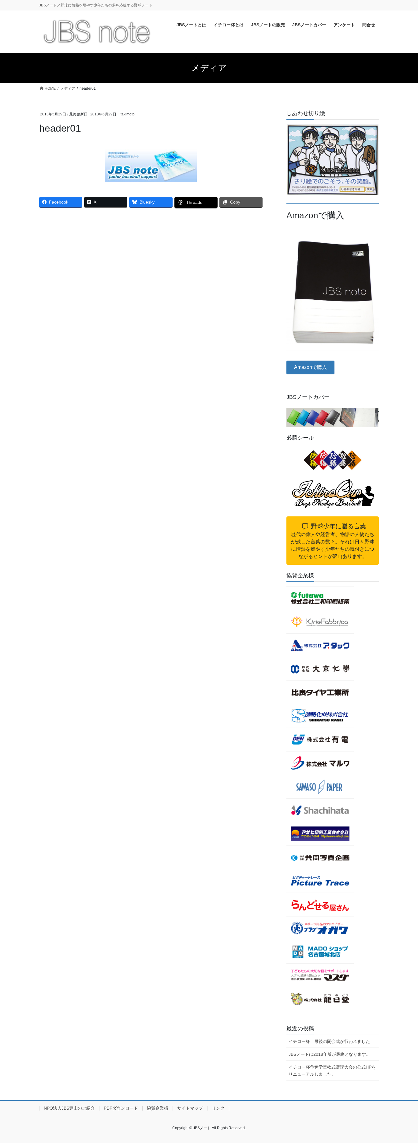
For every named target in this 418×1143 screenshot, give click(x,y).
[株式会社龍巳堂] (320, 998)
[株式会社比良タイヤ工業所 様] (320, 692)
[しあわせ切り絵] (332, 160)
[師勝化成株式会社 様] (320, 716)
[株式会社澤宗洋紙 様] (320, 786)
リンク (218, 1108)
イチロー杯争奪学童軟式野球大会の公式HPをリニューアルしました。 (332, 1071)
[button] (310, 367)
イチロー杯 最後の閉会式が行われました (329, 1041)
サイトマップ (190, 1108)
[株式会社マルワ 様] (320, 763)
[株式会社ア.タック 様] (320, 645)
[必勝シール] (332, 460)
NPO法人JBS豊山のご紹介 (69, 1108)
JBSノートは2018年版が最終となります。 (329, 1054)
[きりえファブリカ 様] (320, 621)
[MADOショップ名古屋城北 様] (320, 951)
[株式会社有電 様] (320, 739)
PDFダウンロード (121, 1108)
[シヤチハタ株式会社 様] (320, 810)
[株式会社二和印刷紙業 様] (320, 598)
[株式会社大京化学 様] (320, 668)
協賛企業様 (157, 1108)
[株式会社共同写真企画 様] (320, 857)
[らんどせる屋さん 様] (320, 904)
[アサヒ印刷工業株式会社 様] (320, 833)
